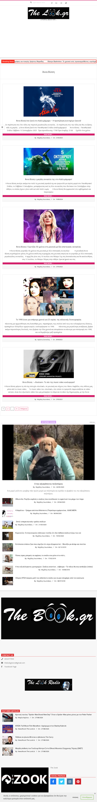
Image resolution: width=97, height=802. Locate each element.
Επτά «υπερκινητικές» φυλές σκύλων (31, 522)
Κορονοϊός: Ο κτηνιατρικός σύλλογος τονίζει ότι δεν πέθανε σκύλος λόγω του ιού (48, 533)
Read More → (48, 134)
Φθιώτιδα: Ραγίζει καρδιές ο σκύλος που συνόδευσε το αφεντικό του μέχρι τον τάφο (49, 499)
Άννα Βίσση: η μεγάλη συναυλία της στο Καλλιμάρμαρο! (48, 179)
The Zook (54, 768)
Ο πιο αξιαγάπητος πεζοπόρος (48, 484)
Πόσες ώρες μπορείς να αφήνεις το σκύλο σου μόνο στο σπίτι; (40, 555)
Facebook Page (10, 667)
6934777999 (9, 659)
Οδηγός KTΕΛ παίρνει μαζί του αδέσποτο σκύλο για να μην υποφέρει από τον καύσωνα (49, 578)
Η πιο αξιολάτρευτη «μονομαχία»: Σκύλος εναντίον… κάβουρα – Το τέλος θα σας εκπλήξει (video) (54, 567)
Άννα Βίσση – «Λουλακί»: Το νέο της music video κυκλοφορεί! (48, 382)
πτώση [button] (75, 797)
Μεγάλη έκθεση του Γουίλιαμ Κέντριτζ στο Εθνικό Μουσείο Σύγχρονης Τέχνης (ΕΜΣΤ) (49, 748)
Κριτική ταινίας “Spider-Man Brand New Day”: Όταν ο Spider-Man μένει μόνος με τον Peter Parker (53, 715)
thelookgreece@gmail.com (14, 663)
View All (92, 422)
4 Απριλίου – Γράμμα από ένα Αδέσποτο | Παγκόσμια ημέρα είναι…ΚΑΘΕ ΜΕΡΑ (45, 510)
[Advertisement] (48, 39)
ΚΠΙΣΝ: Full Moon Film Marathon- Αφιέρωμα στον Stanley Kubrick (40, 726)
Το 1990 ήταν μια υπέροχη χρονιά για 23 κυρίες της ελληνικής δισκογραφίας (48, 320)
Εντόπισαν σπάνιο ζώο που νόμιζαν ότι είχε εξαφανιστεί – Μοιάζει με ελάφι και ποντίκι (50, 544)
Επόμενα (23, 409)
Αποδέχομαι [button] (87, 797)
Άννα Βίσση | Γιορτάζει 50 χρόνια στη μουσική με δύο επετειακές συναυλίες (48, 247)
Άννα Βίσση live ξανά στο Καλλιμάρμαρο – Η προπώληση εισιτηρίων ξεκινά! (48, 121)
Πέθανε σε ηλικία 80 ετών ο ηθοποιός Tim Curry (34, 737)
